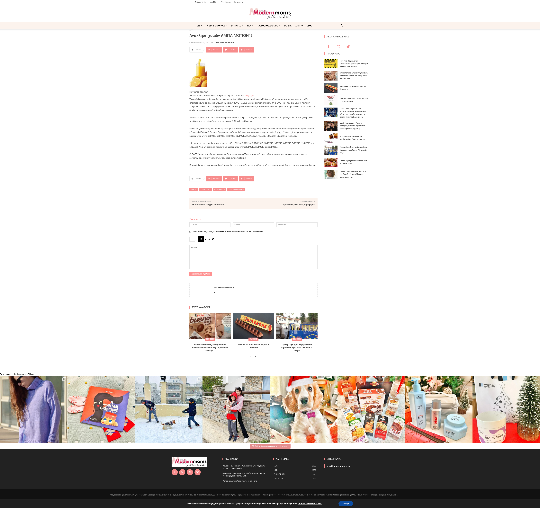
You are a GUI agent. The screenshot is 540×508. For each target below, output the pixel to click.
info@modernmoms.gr (338, 466)
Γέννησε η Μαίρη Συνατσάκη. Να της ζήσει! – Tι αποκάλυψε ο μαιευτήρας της (353, 174)
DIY (198, 25)
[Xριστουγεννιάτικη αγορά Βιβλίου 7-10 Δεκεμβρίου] (331, 100)
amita (193, 190)
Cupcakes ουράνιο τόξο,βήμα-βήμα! (298, 204)
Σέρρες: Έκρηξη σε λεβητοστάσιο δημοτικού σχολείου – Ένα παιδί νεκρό (296, 348)
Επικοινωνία (238, 2)
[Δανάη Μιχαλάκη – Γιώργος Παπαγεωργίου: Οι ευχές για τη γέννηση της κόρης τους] (331, 126)
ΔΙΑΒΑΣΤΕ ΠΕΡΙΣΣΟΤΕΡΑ (310, 503)
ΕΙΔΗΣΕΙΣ (210, 339)
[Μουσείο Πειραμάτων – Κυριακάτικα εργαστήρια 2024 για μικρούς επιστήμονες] (331, 63)
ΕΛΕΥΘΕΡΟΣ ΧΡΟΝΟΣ (267, 25)
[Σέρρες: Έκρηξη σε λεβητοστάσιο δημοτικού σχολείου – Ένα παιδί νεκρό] (297, 326)
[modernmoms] (270, 13)
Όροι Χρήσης (226, 2)
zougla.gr (248, 95)
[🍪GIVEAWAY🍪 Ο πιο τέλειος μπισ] (371, 409)
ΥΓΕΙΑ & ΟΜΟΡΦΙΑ (216, 25)
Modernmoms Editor (224, 43)
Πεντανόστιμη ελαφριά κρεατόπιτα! (208, 204)
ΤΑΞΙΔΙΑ (288, 25)
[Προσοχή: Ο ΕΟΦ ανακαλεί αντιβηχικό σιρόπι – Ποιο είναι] (331, 138)
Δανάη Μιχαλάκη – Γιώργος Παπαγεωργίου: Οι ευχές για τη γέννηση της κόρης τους (352, 126)
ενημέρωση (219, 190)
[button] (341, 26)
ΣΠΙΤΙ (298, 25)
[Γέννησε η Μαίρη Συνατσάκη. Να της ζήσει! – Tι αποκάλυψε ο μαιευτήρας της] (331, 174)
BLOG (309, 25)
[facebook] (214, 292)
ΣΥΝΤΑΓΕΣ (236, 25)
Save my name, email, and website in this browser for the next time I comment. (228, 232)
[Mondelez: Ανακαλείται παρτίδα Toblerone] (253, 326)
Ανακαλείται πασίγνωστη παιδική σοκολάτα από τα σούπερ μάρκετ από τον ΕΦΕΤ (210, 348)
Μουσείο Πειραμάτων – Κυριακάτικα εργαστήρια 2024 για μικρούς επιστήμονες (354, 64)
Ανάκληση (205, 190)
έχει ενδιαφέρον (236, 190)
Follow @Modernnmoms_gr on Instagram (272, 446)
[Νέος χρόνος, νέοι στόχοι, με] (236, 409)
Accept (346, 503)
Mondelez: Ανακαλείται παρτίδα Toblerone (239, 481)
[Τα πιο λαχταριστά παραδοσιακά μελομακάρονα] (331, 162)
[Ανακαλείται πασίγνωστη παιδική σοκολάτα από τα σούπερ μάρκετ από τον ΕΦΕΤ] (210, 326)
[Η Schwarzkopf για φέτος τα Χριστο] (438, 409)
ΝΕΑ (249, 25)
